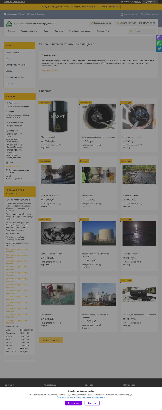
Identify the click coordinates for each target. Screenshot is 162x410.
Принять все (73, 403)
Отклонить (92, 403)
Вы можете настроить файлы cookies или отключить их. (80, 397)
